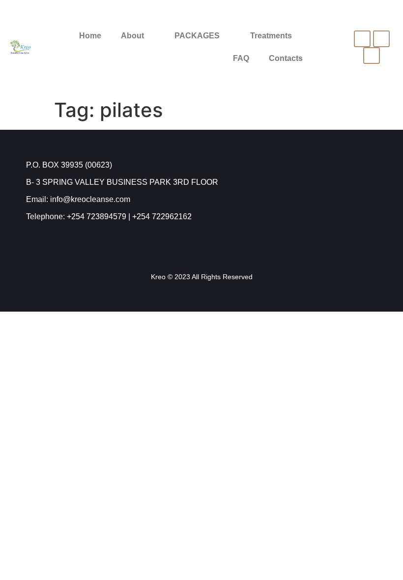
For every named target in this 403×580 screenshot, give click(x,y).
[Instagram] (381, 38)
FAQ (241, 58)
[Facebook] (362, 38)
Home (90, 35)
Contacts (286, 58)
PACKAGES (197, 35)
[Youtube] (371, 55)
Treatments (271, 35)
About (132, 35)
